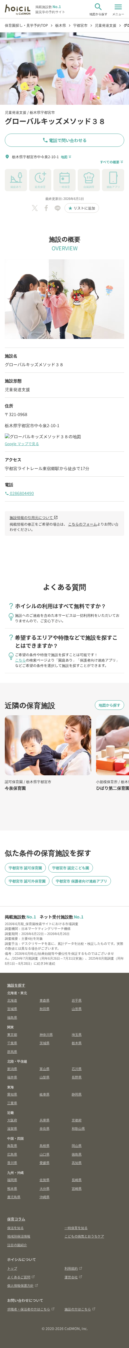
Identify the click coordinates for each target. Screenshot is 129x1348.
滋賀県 (12, 1128)
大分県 (45, 1188)
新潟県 (12, 1068)
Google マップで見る (22, 443)
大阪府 (12, 1119)
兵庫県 (45, 1119)
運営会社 (71, 1276)
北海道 (12, 1000)
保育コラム (16, 1218)
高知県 (77, 1162)
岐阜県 (45, 1094)
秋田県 (45, 1008)
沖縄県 (45, 1196)
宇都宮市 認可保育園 (25, 867)
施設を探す (16, 985)
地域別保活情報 (18, 1236)
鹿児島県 (13, 1196)
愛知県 (12, 1094)
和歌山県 (78, 1128)
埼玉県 (77, 1034)
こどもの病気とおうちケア (84, 1236)
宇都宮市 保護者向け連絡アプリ (81, 880)
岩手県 (77, 1000)
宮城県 (12, 1008)
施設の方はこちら (77, 1309)
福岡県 (12, 1179)
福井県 (12, 1077)
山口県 (45, 1154)
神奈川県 (46, 1034)
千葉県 (12, 1042)
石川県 (77, 1068)
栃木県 (77, 1042)
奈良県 (45, 1128)
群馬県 (12, 1051)
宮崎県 (77, 1188)
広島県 (12, 1154)
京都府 (77, 1119)
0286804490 (19, 493)
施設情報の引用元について (34, 517)
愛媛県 (45, 1162)
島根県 (45, 1145)
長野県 (77, 1077)
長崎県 (77, 1179)
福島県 (12, 1017)
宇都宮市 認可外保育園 (27, 880)
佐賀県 (45, 1179)
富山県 (45, 1068)
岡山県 (77, 1145)
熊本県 (12, 1188)
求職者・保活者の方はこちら (28, 1309)
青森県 (45, 1000)
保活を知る (15, 1227)
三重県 (12, 1102)
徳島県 (77, 1154)
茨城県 (45, 1042)
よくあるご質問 (18, 1276)
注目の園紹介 (17, 1244)
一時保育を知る (76, 1227)
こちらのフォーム (82, 523)
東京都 (12, 1034)
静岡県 (77, 1094)
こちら (20, 659)
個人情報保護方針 (20, 1285)
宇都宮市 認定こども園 (70, 867)
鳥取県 (12, 1145)
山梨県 (45, 1077)
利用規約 (71, 1268)
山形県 (77, 1008)
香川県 (12, 1162)
